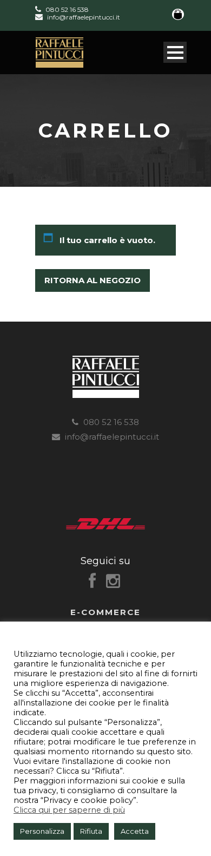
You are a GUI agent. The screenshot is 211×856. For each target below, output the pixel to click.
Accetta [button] (135, 831)
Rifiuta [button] (91, 831)
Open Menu (175, 52)
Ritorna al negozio (92, 280)
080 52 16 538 (66, 9)
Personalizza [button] (42, 831)
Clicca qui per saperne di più (69, 810)
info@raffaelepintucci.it (82, 17)
